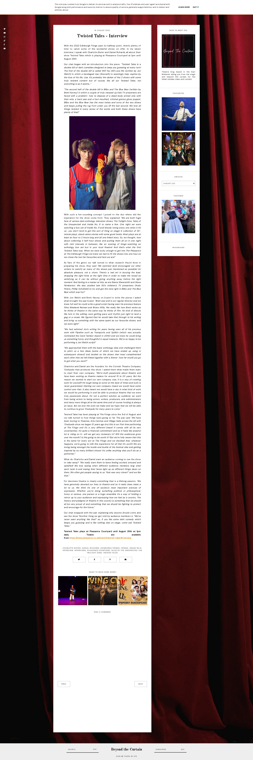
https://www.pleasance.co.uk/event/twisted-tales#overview (100, 538)
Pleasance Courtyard (98, 550)
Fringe (124, 548)
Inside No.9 (135, 548)
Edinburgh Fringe (110, 548)
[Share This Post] (94, 559)
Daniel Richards (90, 548)
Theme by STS (130, 756)
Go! (95, 749)
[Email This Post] (125, 559)
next (140, 684)
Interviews (80, 550)
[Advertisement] (102, 707)
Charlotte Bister (72, 548)
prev (63, 684)
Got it (196, 7)
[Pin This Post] (110, 559)
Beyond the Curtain (126, 749)
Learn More (184, 7)
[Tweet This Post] (79, 559)
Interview (68, 550)
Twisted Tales (110, 553)
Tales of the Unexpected (124, 550)
